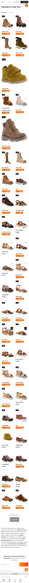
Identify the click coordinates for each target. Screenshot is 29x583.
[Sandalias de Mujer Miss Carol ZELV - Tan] (7, 265)
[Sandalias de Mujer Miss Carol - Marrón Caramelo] (7, 307)
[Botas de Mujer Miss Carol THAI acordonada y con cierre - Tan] (21, 157)
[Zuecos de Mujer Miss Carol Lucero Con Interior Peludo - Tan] (7, 495)
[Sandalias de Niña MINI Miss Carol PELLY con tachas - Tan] (7, 222)
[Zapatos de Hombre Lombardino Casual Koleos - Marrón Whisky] (7, 456)
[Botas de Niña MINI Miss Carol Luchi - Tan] (14, 129)
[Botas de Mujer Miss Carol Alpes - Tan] (7, 21)
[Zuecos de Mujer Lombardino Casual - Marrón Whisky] (21, 495)
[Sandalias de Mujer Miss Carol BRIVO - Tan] (21, 243)
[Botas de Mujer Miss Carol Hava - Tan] (7, 43)
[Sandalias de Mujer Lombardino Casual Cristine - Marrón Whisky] (7, 415)
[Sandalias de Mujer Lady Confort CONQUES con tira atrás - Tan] (21, 372)
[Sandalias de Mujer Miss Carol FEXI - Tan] (21, 265)
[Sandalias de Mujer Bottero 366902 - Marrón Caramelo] (21, 329)
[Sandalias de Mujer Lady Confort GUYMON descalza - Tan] (21, 351)
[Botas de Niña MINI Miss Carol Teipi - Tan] (7, 99)
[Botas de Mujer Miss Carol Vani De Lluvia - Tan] (21, 99)
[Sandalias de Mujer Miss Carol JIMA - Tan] (7, 243)
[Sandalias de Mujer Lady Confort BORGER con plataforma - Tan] (7, 372)
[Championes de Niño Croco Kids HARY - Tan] (7, 200)
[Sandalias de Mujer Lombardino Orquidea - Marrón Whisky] (7, 286)
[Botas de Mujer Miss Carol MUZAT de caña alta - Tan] (7, 157)
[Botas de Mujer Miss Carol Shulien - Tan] (7, 179)
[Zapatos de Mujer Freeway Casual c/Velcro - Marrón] (21, 475)
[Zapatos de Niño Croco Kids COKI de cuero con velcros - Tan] (7, 436)
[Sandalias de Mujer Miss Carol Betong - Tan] (7, 351)
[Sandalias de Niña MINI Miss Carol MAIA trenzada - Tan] (21, 200)
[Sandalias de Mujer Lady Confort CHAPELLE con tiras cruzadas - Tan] (7, 393)
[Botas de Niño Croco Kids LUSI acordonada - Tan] (21, 43)
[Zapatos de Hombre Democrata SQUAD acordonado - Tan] (21, 456)
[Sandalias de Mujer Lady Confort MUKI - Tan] (21, 222)
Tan (11, 12)
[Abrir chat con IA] (26, 5)
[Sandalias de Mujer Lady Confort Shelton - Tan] (21, 393)
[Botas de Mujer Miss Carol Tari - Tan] (21, 21)
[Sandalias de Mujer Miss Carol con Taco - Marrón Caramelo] (21, 286)
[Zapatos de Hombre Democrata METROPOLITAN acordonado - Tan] (7, 475)
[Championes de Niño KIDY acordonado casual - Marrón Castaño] (21, 179)
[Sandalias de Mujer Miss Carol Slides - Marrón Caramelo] (21, 307)
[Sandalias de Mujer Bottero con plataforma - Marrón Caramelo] (7, 329)
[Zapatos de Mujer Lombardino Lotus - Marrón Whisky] (21, 436)
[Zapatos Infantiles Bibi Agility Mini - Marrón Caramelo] (21, 415)
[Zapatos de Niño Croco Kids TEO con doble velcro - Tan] (14, 71)
